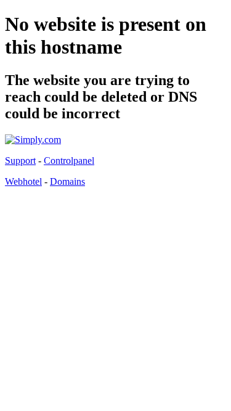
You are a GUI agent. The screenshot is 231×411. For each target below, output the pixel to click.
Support (20, 160)
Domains (67, 181)
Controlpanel (69, 160)
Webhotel (23, 181)
